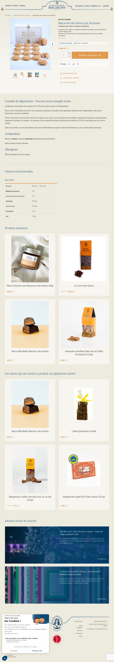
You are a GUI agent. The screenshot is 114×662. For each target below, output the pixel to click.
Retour (79, 630)
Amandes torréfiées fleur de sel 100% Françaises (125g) (84, 353)
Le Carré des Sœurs (84, 285)
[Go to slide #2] (22, 75)
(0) (94, 6)
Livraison (78, 633)
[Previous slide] (8, 44)
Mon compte (79, 626)
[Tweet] (73, 64)
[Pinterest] (78, 64)
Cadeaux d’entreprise (11, 656)
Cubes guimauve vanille (84, 431)
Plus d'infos (62, 38)
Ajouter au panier (88, 55)
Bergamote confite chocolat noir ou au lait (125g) (30, 498)
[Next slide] (52, 44)
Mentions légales (100, 621)
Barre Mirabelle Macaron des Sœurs (30, 351)
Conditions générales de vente (98, 625)
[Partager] (69, 64)
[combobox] (100, 6)
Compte (87, 6)
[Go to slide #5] (44, 75)
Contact (106, 6)
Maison (15, 5)
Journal (22, 5)
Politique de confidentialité (97, 629)
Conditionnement (65, 43)
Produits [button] (8, 5)
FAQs (80, 636)
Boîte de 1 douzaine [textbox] (81, 43)
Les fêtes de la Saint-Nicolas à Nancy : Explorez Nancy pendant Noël (81, 533)
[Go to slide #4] (37, 75)
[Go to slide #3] (30, 75)
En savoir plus (101, 559)
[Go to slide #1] (15, 75)
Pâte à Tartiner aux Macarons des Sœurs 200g (30, 285)
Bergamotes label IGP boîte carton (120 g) (84, 496)
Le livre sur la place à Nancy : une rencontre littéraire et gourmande (80, 573)
